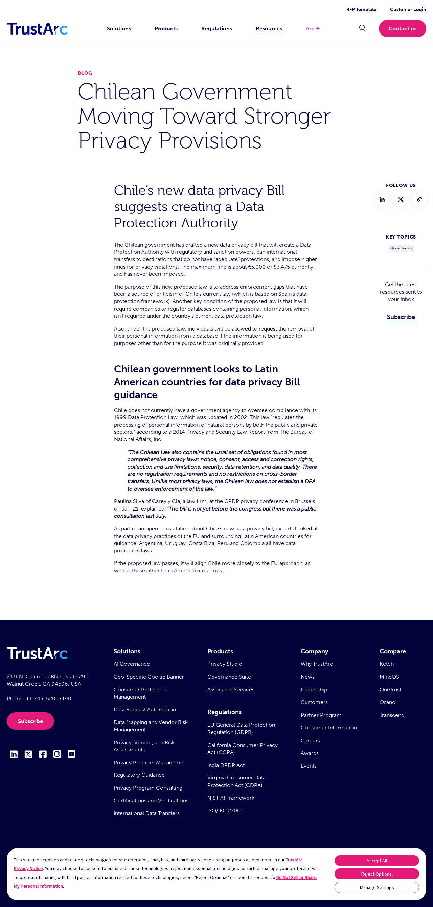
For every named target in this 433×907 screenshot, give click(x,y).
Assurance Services (230, 689)
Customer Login (408, 10)
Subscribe (401, 317)
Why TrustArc (317, 664)
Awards (310, 753)
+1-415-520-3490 (48, 698)
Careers (310, 740)
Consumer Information (329, 727)
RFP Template (361, 10)
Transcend (392, 715)
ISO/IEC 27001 (225, 810)
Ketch (387, 664)
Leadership (314, 689)
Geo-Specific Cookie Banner (149, 677)
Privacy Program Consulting (148, 788)
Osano (387, 702)
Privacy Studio (224, 664)
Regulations (216, 28)
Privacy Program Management (151, 762)
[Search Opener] (362, 28)
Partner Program (321, 715)
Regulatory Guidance (139, 775)
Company (314, 651)
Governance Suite (229, 677)
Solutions (119, 28)
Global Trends (401, 248)
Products (166, 28)
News (308, 677)
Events (309, 766)
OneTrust (390, 689)
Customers (314, 702)
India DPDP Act (226, 765)
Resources (269, 28)
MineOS (389, 677)
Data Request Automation (145, 709)
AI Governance (132, 664)
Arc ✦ (313, 28)
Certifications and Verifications (151, 800)
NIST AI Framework (230, 798)
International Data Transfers (147, 813)
